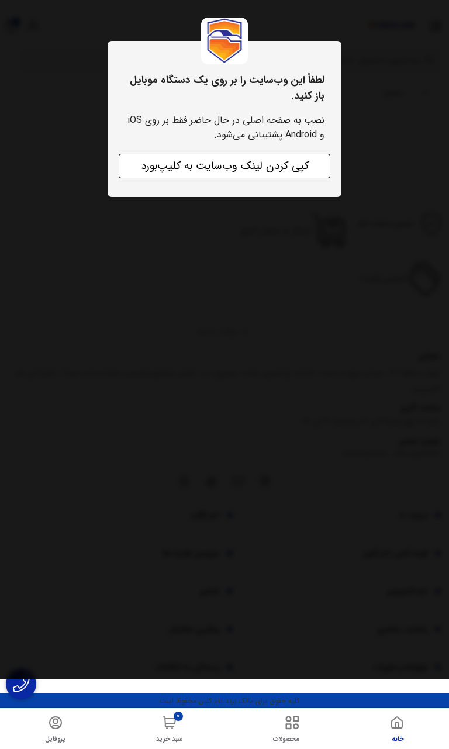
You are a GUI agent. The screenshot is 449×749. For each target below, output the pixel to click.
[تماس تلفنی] (21, 684)
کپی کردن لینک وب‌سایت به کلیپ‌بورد (225, 166)
